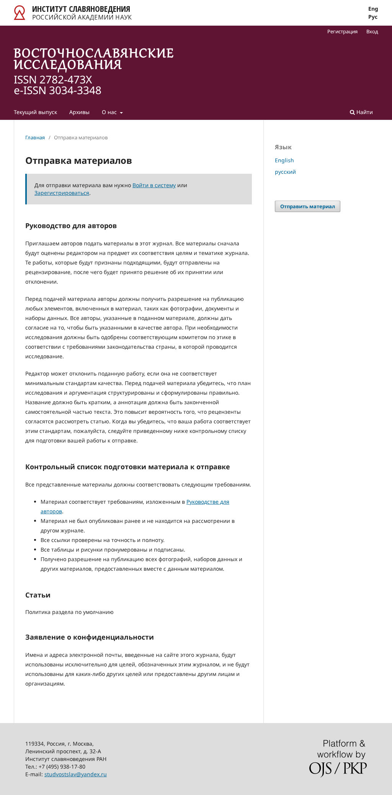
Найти (364, 112)
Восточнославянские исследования (94, 60)
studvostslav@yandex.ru (75, 774)
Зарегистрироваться (61, 192)
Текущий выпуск (35, 112)
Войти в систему (154, 185)
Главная (35, 137)
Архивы (79, 112)
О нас (110, 112)
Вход (372, 31)
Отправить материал (307, 206)
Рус (372, 17)
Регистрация (342, 31)
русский (285, 171)
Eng (373, 9)
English (284, 160)
